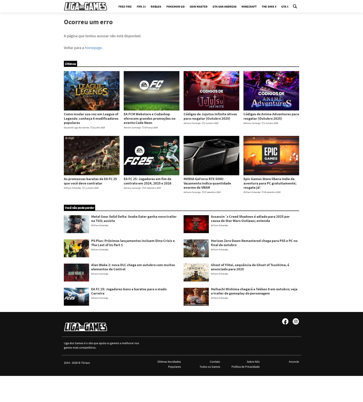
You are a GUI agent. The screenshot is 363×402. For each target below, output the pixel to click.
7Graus (85, 363)
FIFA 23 (141, 6)
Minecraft (249, 6)
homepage (93, 47)
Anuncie (294, 362)
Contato (215, 362)
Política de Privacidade (245, 367)
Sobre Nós (253, 362)
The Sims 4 (269, 6)
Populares (174, 367)
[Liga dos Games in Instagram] (296, 321)
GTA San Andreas (225, 6)
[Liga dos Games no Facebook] (285, 321)
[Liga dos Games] (85, 6)
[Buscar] (295, 6)
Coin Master (199, 6)
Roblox (156, 6)
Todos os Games (210, 367)
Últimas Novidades (169, 362)
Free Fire (125, 6)
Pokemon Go (175, 6)
